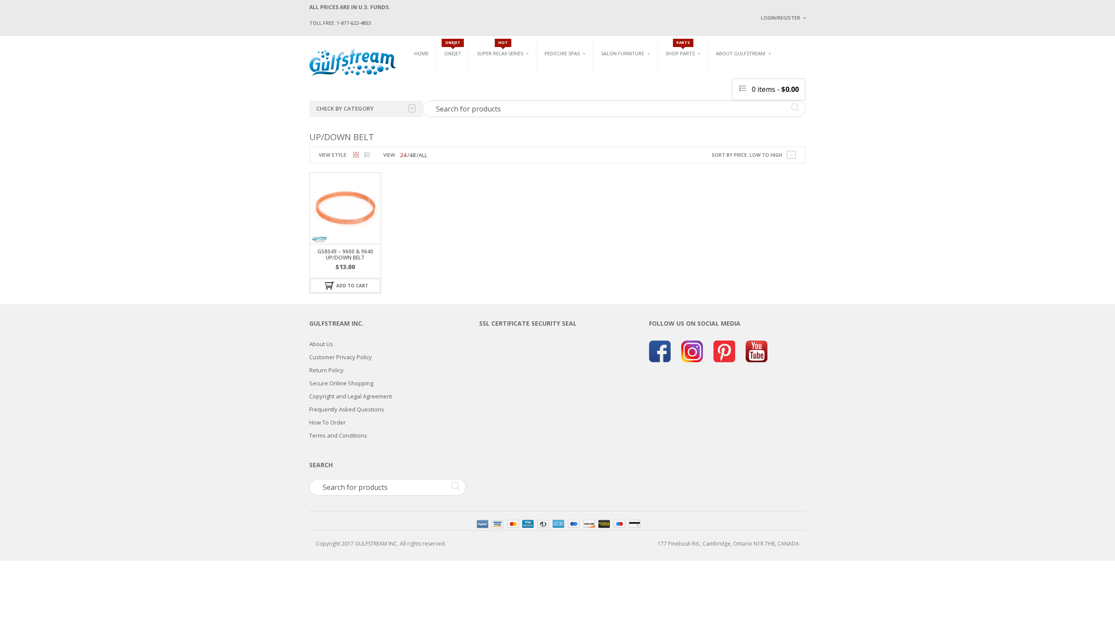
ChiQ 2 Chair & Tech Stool (809, 112)
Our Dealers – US (823, 88)
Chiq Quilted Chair (800, 101)
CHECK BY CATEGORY (345, 108)
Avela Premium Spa (569, 96)
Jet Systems (680, 92)
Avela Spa (557, 86)
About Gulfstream (740, 53)
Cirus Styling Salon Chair (635, 91)
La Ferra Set (791, 91)
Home (421, 53)
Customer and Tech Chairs (803, 75)
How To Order (327, 422)
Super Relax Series (500, 53)
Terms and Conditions (338, 435)
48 (412, 155)
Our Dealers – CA (823, 101)
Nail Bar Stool (795, 122)
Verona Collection (715, 72)
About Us (321, 344)
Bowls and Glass (688, 72)
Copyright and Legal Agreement (350, 396)
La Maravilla (561, 126)
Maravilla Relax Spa (503, 92)
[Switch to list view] (367, 155)
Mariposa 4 (646, 86)
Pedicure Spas (562, 53)
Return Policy (326, 370)
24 (403, 155)
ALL (423, 155)
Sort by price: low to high (747, 155)
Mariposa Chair (652, 96)
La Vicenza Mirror (624, 122)
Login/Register (780, 17)
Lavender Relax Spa (502, 82)
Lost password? (778, 126)
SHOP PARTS (680, 53)
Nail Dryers (703, 126)
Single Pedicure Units (575, 72)
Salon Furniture (622, 53)
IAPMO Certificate (825, 126)
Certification (744, 125)
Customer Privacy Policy (340, 357)
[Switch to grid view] (356, 155)
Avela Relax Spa (497, 72)
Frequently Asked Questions (346, 409)
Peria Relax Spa (496, 123)
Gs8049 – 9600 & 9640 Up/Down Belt (345, 254)
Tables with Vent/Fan (716, 86)
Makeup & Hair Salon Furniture (630, 75)
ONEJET (452, 53)
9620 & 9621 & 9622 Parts (696, 123)
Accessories (681, 82)
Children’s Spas (653, 72)
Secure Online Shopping (341, 383)
